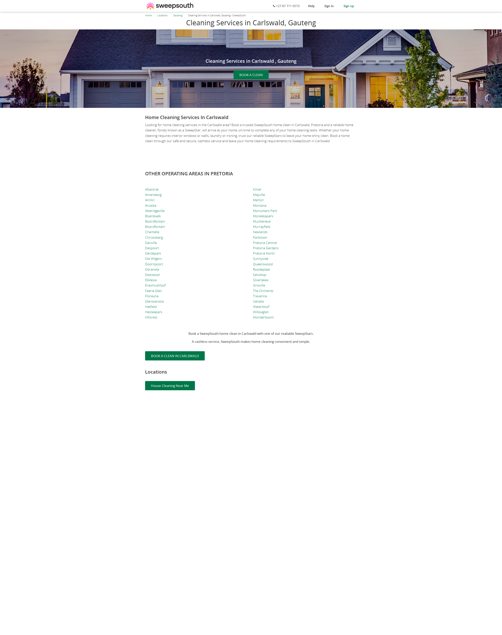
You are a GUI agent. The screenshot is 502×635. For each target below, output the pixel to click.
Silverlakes (260, 280)
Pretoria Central (265, 242)
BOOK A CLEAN (251, 75)
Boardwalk (153, 216)
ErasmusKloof (155, 285)
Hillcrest (151, 317)
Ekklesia (151, 280)
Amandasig (153, 194)
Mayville (259, 194)
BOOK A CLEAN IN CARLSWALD (175, 356)
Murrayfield (261, 226)
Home (148, 15)
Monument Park (265, 210)
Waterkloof (261, 306)
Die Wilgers (153, 258)
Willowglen (261, 312)
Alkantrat (152, 189)
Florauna (151, 296)
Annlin (150, 200)
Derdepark (153, 253)
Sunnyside (260, 258)
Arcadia (150, 205)
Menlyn (258, 200)
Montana (259, 205)
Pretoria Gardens (266, 248)
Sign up (349, 6)
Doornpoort (154, 264)
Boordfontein (155, 221)
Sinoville (259, 285)
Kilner (257, 189)
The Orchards (263, 290)
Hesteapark (153, 312)
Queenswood (263, 264)
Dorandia (152, 269)
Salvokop (259, 274)
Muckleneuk (262, 221)
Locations (162, 15)
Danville (151, 242)
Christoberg (154, 237)
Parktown (260, 237)
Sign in (329, 6)
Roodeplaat (261, 269)
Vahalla (258, 301)
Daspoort (152, 248)
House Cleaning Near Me (170, 385)
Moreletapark (263, 216)
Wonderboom (263, 317)
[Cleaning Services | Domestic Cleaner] (170, 6)
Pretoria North (264, 253)
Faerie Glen (153, 290)
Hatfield (151, 306)
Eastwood (152, 274)
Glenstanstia (154, 301)
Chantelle (152, 232)
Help (311, 6)
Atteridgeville (155, 210)
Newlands (260, 232)
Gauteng (177, 15)
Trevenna (260, 296)
